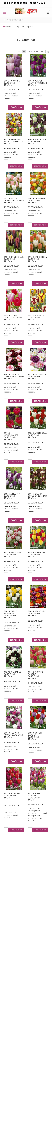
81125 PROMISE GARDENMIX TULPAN (12, 82)
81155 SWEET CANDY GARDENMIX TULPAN (14, 200)
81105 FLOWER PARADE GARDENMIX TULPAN (35, 675)
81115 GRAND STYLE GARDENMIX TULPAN (37, 496)
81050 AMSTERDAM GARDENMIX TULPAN (38, 435)
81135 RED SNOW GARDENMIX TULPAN (13, 554)
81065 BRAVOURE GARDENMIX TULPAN (37, 613)
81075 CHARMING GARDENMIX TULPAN (13, 674)
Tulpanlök (20, 26)
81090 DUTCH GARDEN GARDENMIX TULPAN (35, 736)
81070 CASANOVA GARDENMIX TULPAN (37, 200)
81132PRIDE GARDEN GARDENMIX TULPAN (34, 796)
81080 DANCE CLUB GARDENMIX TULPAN (14, 259)
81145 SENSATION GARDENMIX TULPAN (37, 376)
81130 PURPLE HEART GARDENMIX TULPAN (37, 82)
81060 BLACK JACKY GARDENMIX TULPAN (38, 141)
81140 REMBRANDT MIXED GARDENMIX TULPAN (14, 141)
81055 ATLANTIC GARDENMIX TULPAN (12, 496)
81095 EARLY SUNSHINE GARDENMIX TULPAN (10, 614)
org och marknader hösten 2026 (24, 2)
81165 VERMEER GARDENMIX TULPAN (36, 317)
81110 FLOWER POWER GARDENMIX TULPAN (14, 735)
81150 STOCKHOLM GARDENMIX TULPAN (37, 259)
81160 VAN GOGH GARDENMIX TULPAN (36, 554)
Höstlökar (10, 26)
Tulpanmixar (31, 26)
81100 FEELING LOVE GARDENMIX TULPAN (13, 317)
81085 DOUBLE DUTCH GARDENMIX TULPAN (14, 376)
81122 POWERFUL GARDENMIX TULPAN (13, 795)
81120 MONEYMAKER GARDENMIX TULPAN (11, 436)
